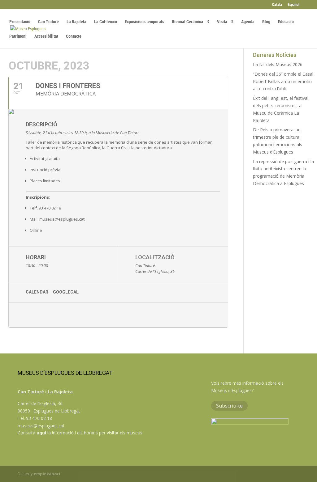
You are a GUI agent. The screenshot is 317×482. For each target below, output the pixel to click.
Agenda (247, 21)
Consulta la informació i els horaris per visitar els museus (80, 433)
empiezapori (47, 473)
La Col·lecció (105, 21)
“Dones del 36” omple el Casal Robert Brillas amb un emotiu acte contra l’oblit (283, 81)
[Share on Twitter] (41, 315)
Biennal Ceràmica (187, 21)
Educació (286, 21)
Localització (155, 257)
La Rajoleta (76, 21)
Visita (222, 21)
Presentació (19, 21)
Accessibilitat (46, 36)
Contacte (73, 36)
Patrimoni (18, 36)
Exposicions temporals (144, 21)
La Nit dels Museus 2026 (277, 64)
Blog (266, 21)
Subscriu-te (229, 405)
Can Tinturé (48, 21)
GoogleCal (66, 292)
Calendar (37, 292)
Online (36, 230)
